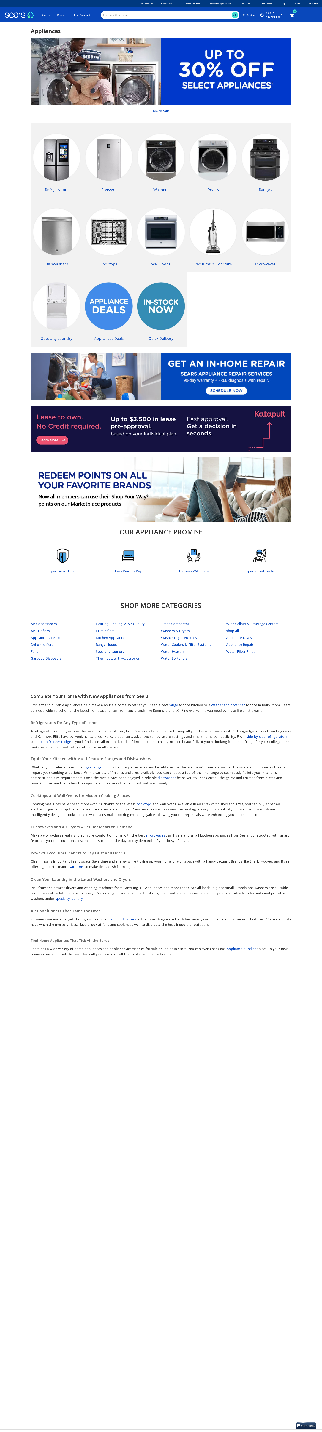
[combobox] (170, 15)
